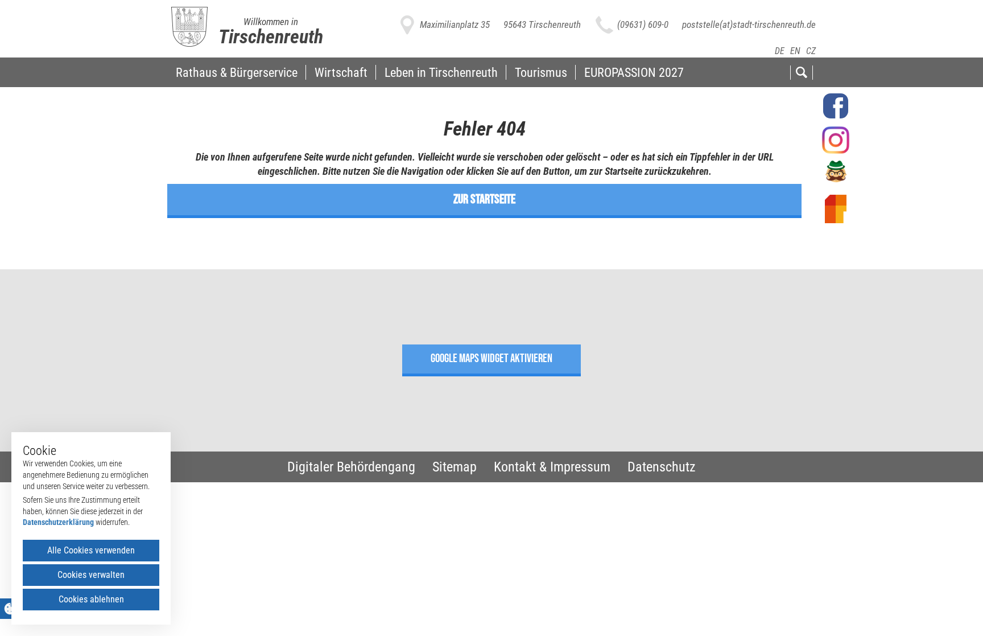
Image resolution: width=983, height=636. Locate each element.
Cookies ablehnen (91, 599)
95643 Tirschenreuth (542, 24)
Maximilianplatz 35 (455, 24)
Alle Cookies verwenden (91, 550)
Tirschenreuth (270, 36)
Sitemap (454, 467)
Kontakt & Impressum (552, 467)
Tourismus (541, 72)
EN (795, 51)
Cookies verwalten (91, 574)
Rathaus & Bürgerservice (237, 72)
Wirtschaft (341, 72)
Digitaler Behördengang (351, 467)
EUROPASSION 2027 (634, 72)
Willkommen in (270, 21)
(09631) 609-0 (642, 24)
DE (779, 51)
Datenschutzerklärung (58, 522)
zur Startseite (484, 199)
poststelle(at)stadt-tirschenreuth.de (749, 24)
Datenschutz (661, 467)
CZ (811, 51)
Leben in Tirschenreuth (441, 72)
